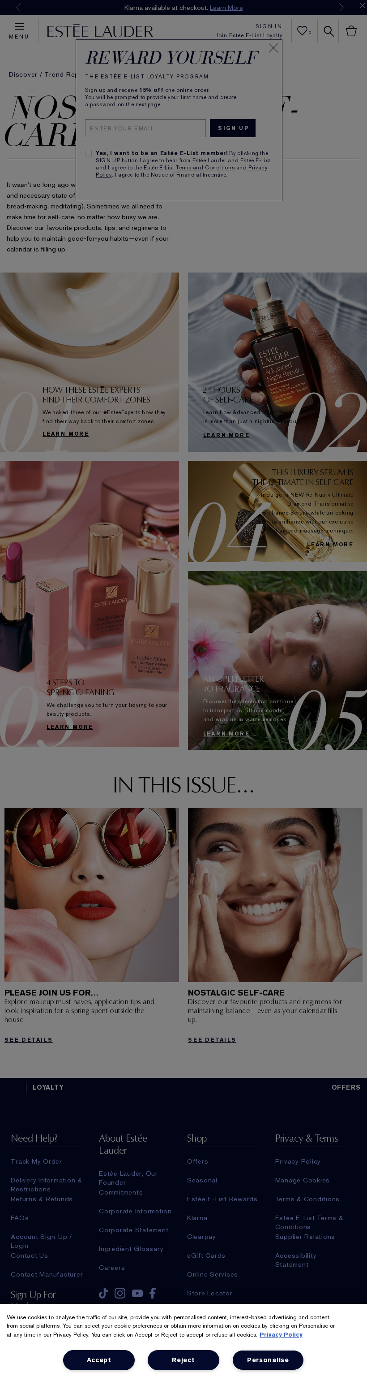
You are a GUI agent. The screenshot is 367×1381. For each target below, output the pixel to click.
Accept (99, 1360)
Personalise (268, 1360)
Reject (183, 1360)
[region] (183, 1342)
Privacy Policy (281, 1334)
